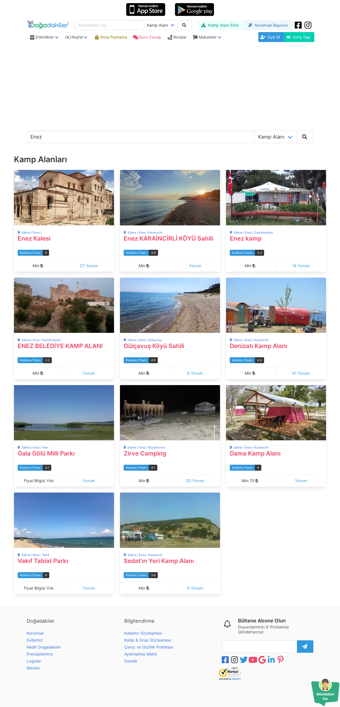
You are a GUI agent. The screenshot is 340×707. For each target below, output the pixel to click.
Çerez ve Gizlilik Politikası (148, 647)
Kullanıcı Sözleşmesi (143, 633)
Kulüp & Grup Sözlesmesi (147, 640)
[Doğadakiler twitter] (244, 660)
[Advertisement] (170, 81)
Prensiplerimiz (40, 654)
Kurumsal (35, 633)
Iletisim (33, 667)
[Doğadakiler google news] (263, 660)
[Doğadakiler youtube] (253, 660)
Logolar (34, 660)
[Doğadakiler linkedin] (272, 660)
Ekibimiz (35, 640)
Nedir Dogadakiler (44, 647)
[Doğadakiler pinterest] (281, 660)
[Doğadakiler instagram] (308, 25)
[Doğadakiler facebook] (226, 660)
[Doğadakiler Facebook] (299, 25)
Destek (130, 660)
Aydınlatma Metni (140, 654)
